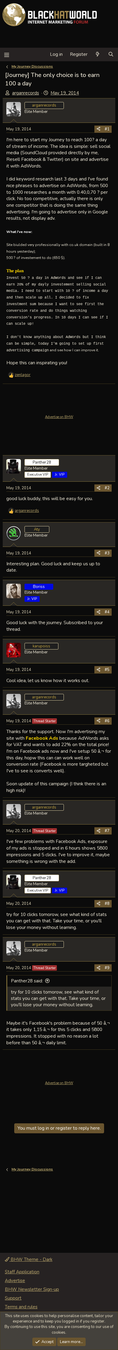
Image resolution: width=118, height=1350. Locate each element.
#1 (107, 129)
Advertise (15, 1281)
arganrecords (25, 93)
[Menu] (6, 54)
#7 (107, 831)
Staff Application (22, 1272)
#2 (107, 488)
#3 (107, 553)
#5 (107, 669)
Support (13, 1298)
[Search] (110, 54)
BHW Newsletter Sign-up (32, 1289)
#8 (107, 903)
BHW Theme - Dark (30, 1259)
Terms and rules (21, 1307)
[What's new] (97, 54)
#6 (107, 721)
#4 (107, 612)
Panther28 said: (27, 981)
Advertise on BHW (59, 417)
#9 (107, 968)
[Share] (98, 129)
